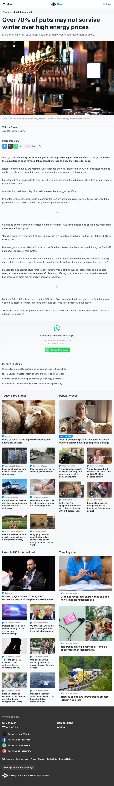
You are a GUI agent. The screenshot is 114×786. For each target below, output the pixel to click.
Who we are (8, 759)
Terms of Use (22, 759)
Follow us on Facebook (19, 740)
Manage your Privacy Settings (18, 767)
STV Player (9, 722)
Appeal (61, 727)
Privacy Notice (37, 759)
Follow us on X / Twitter (19, 734)
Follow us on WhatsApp (19, 745)
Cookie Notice (66, 759)
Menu (10, 4)
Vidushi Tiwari (10, 127)
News (6, 12)
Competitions (65, 722)
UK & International (22, 12)
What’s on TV (10, 727)
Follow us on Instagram (19, 751)
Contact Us (51, 759)
